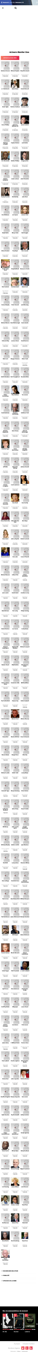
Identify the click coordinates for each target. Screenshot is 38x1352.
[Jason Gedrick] (24, 123)
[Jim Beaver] (5, 933)
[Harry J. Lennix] (15, 1203)
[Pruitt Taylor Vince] (5, 267)
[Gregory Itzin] (24, 159)
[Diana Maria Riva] (5, 519)
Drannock (6, 2)
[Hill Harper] (15, 933)
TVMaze (19, 1351)
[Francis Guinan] (5, 951)
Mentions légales (14, 1348)
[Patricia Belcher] (24, 1077)
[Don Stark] (15, 501)
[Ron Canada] (24, 249)
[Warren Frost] (15, 717)
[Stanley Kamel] (15, 285)
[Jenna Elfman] (15, 1185)
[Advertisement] (19, 30)
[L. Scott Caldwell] (24, 969)
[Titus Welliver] (15, 393)
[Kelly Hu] (24, 483)
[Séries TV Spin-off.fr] (10, 8)
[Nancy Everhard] (5, 555)
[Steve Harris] (5, 1149)
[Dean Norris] (5, 1239)
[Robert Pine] (15, 1221)
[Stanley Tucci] (24, 105)
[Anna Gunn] (5, 537)
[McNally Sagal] (5, 447)
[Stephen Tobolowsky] (15, 411)
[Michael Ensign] (15, 1167)
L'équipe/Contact (28, 1344)
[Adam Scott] (24, 285)
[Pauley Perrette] (5, 195)
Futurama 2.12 (20, 2)
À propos (17, 1344)
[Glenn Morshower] (5, 1257)
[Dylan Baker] (15, 87)
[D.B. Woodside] (5, 159)
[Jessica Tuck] (24, 213)
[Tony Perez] (24, 1239)
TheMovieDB (25, 1351)
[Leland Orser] (5, 1203)
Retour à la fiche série (10, 58)
